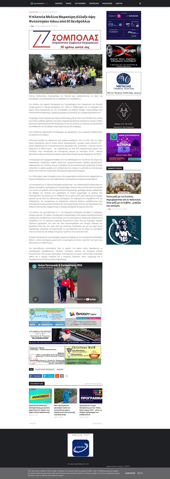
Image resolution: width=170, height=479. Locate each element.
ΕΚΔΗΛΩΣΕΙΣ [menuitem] (107, 3)
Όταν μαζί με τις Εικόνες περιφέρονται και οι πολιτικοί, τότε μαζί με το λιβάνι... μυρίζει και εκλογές (123, 201)
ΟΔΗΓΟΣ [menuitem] (119, 3)
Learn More (130, 473)
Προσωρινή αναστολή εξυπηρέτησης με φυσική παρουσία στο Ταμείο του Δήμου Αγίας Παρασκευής (39, 408)
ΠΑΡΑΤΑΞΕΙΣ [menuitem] (94, 3)
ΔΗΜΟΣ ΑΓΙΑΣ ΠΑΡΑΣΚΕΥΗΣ (48, 12)
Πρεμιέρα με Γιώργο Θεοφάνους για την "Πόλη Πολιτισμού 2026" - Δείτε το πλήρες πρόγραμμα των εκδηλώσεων (90, 409)
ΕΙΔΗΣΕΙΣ (60, 369)
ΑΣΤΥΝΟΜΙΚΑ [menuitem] (80, 3)
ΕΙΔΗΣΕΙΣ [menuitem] (58, 3)
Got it (140, 473)
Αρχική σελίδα (33, 12)
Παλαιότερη (97, 423)
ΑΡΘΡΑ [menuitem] (68, 3)
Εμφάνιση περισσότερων (93, 383)
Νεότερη (33, 423)
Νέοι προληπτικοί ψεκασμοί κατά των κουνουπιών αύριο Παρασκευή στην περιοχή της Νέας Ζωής (64, 409)
